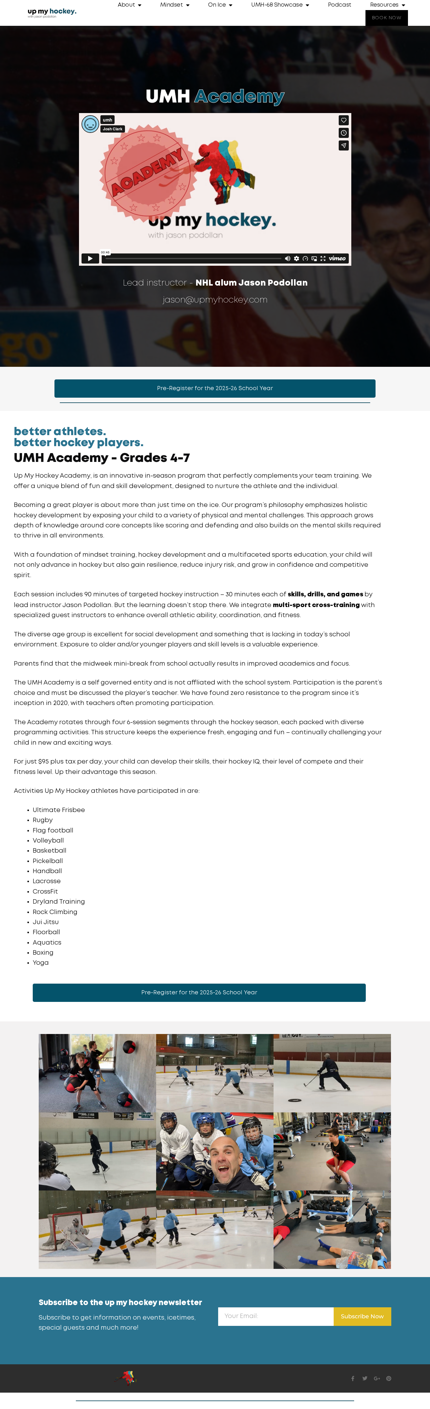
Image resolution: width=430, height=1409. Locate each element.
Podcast (339, 5)
